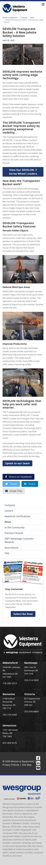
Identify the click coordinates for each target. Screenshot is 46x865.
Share (30, 484)
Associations (11, 547)
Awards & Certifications (17, 516)
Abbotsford (10, 662)
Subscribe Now (23, 614)
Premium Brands (14, 533)
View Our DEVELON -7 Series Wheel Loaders (23, 171)
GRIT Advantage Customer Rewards (19, 540)
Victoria (29, 694)
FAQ (7, 553)
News (32, 17)
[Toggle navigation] (43, 4)
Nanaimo (9, 694)
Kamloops (30, 662)
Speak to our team (17, 463)
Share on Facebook (19, 476)
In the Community (14, 527)
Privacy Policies (11, 764)
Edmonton (9, 725)
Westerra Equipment (10, 17)
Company (23, 17)
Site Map (27, 764)
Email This (15, 491)
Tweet (12, 484)
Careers (9, 510)
